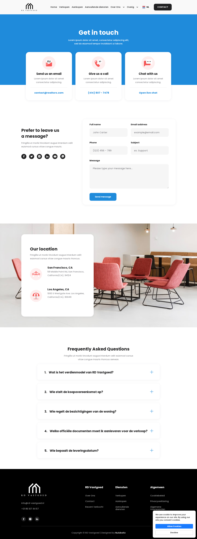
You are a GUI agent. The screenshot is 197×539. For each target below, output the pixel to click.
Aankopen (77, 7)
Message (95, 160)
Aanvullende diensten (96, 7)
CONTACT (162, 7)
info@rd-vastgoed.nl (32, 503)
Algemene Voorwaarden (157, 508)
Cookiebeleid (157, 495)
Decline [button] (174, 532)
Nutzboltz (120, 532)
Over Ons (90, 495)
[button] (118, 7)
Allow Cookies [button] (174, 526)
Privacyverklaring (159, 501)
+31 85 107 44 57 (30, 508)
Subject (135, 142)
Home (54, 7)
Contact (89, 501)
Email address (139, 124)
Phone (93, 142)
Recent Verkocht (94, 506)
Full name (95, 124)
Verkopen (64, 7)
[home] (29, 7)
